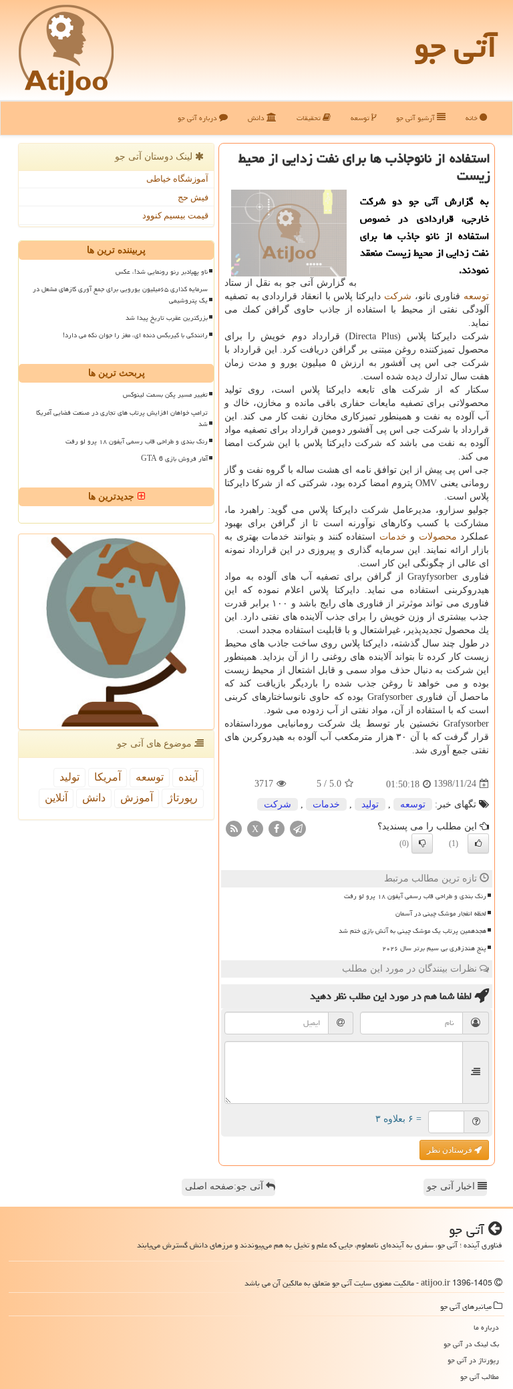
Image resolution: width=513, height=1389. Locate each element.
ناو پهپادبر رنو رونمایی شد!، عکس (162, 271)
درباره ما (486, 1327)
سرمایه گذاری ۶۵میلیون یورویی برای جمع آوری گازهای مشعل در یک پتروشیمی (120, 294)
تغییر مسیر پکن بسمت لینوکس (165, 394)
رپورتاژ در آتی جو (473, 1360)
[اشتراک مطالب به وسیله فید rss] (233, 828)
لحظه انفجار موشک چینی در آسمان (440, 913)
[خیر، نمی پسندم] (422, 843)
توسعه (361, 118)
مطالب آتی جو (479, 1377)
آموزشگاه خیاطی (177, 179)
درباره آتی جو (198, 118)
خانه (473, 118)
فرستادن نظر (450, 1150)
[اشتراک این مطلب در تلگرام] (298, 828)
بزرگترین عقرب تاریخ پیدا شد (167, 318)
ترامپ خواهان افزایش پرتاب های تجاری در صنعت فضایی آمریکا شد (122, 418)
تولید (370, 804)
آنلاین (56, 797)
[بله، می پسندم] (478, 843)
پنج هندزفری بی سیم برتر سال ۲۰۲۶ (434, 948)
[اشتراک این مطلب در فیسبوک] (276, 828)
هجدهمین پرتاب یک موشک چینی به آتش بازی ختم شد (412, 931)
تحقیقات (310, 118)
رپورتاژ (183, 797)
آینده (188, 777)
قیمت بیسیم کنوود (175, 215)
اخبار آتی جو (452, 1186)
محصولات (438, 537)
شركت (397, 296)
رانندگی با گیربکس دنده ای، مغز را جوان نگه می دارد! (135, 335)
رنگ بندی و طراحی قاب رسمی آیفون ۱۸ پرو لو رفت (415, 896)
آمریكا (107, 777)
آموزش (136, 797)
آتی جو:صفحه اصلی (225, 1186)
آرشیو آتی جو (416, 118)
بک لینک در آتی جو (471, 1344)
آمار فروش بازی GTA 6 (174, 458)
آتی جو (455, 46)
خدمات (393, 537)
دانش (257, 118)
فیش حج (193, 197)
